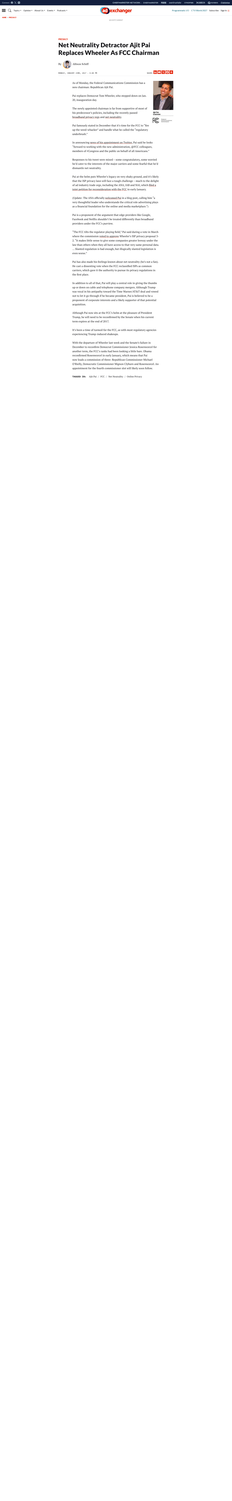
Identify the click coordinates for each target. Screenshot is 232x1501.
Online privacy (134, 376)
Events (50, 10)
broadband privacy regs (85, 117)
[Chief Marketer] (150, 2)
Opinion (27, 10)
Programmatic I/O (180, 10)
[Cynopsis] (188, 2)
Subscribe (214, 10)
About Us (39, 10)
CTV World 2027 (199, 10)
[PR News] (163, 3)
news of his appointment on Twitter (111, 142)
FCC (102, 376)
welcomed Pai (113, 198)
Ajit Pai (93, 376)
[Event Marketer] (175, 3)
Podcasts (61, 10)
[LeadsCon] (200, 2)
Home (4, 17)
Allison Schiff (81, 64)
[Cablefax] (225, 2)
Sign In (224, 10)
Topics (16, 10)
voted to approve (109, 236)
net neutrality (113, 117)
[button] (9, 10)
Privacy (12, 17)
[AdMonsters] (213, 3)
